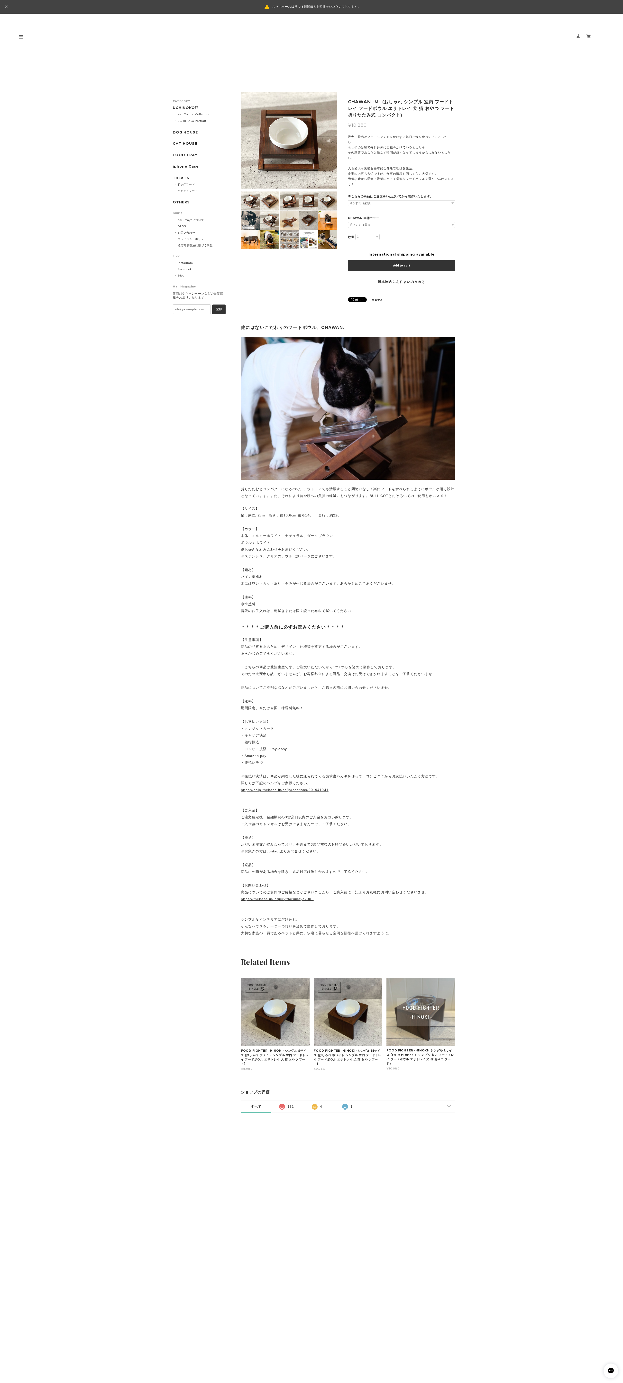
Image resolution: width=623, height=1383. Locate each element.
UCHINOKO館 (186, 108)
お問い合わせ (186, 232)
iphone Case (186, 166)
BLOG (182, 226)
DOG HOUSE (185, 132)
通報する (377, 300)
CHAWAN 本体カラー (363, 218)
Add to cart (401, 265)
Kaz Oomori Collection (194, 114)
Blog (181, 275)
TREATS (181, 178)
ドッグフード (186, 184)
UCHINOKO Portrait (191, 121)
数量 (351, 237)
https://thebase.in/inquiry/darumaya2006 (277, 899)
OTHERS (181, 202)
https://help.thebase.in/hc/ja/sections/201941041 (285, 790)
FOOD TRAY (185, 155)
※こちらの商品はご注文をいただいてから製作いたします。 (390, 196)
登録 (219, 309)
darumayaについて (191, 220)
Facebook (185, 269)
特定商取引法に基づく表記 (195, 245)
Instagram (185, 263)
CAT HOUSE (185, 144)
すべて (256, 1106)
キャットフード (187, 190)
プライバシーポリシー (192, 239)
